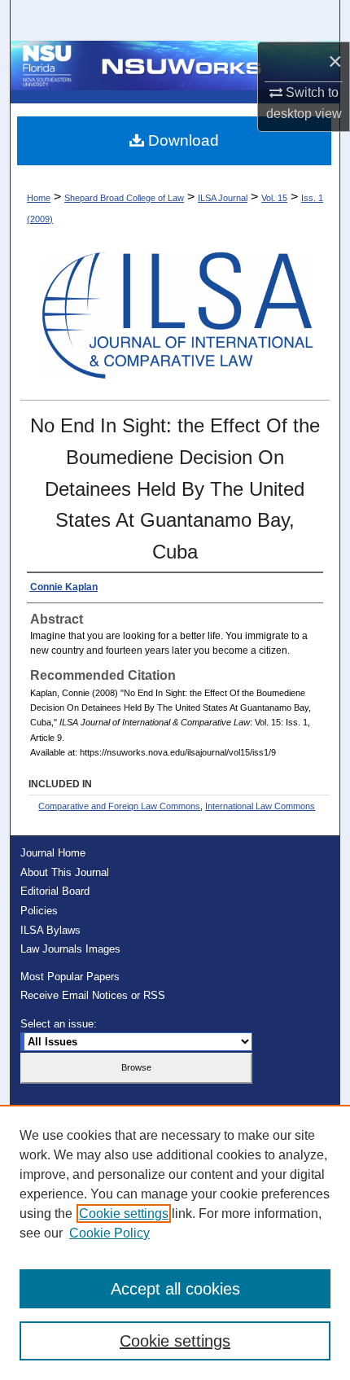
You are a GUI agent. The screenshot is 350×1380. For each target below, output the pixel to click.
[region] (175, 1242)
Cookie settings (123, 1213)
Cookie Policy (109, 1233)
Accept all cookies (175, 1289)
